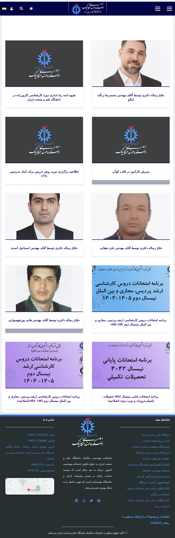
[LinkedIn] (76, 501)
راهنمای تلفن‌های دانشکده (156, 458)
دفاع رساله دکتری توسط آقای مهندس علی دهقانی (131, 248)
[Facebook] (98, 501)
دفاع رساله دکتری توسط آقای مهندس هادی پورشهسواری (44, 320)
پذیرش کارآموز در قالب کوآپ (130, 171)
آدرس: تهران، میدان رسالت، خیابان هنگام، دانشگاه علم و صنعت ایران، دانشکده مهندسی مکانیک (29, 452)
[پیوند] (87, 9)
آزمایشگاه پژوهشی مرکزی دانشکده (151, 446)
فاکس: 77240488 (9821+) (40, 440)
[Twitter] (91, 501)
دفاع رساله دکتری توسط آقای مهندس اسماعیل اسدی (44, 248)
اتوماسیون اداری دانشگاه (154, 482)
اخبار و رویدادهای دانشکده (156, 440)
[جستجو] (21, 8)
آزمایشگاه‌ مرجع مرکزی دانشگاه (153, 452)
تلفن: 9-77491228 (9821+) (40, 434)
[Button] (31, 8)
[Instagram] (84, 501)
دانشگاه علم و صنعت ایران (155, 434)
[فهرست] (169, 8)
